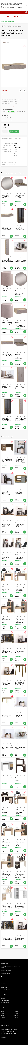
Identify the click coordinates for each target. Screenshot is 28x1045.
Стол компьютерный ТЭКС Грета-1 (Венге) (19, 652)
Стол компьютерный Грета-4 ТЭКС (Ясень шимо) (19, 556)
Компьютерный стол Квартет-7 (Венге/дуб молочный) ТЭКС (6, 492)
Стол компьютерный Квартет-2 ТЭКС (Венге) (6, 588)
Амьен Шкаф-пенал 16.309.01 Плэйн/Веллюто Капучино (7, 260)
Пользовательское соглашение (8, 1033)
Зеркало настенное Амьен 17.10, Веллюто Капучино (20, 292)
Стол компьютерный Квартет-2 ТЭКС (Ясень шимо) (19, 588)
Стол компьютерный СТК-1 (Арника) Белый (19, 907)
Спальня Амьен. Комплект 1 (6, 387)
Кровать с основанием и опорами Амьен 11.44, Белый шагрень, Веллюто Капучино (20, 357)
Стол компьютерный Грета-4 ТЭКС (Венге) (6, 556)
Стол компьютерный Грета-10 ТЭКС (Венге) (6, 524)
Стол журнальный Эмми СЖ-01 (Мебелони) (20, 492)
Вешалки (3, 1017)
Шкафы (2, 1013)
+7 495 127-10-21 (4, 963)
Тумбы (16, 1013)
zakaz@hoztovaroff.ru (6, 970)
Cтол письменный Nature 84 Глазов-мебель (7, 460)
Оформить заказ (5, 1002)
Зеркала (16, 1015)
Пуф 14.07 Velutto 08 (6, 291)
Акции (16, 1019)
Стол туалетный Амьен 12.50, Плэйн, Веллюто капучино (7, 356)
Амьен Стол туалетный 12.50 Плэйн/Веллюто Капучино (6, 229)
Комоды (16, 1011)
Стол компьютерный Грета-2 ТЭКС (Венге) (19, 524)
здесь (11, 8)
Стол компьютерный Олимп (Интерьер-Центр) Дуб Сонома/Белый (7, 908)
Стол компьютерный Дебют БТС (19, 779)
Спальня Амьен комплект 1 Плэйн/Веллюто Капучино (20, 260)
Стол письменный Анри (7, 778)
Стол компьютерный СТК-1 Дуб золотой (7, 652)
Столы (8, 25)
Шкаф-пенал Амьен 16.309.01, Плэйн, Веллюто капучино (20, 419)
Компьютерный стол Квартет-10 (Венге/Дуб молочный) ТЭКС (20, 461)
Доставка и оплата (5, 989)
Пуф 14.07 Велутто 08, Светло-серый (7, 323)
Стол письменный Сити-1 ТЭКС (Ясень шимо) (7, 747)
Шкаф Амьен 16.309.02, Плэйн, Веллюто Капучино (20, 388)
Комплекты (3, 1011)
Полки (16, 1017)
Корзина (3, 998)
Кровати (3, 1015)
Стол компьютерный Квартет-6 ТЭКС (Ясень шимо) (19, 620)
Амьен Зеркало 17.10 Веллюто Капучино (6, 196)
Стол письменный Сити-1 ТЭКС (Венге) (20, 715)
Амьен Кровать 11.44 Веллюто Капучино (19, 196)
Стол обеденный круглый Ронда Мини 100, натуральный (20, 684)
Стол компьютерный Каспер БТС (6, 811)
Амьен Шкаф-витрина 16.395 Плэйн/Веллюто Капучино (19, 229)
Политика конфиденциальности (9, 1029)
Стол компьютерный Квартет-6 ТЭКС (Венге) (6, 620)
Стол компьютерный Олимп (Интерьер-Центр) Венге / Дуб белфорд (20, 876)
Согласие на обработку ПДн (8, 1031)
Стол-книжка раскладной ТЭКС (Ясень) (20, 747)
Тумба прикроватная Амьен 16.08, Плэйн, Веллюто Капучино (20, 325)
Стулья (2, 1021)
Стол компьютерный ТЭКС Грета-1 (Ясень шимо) (6, 684)
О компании (4, 987)
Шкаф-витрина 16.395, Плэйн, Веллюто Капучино (7, 419)
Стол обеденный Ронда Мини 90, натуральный (6, 715)
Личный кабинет (5, 1000)
